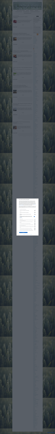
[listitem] (27, 209)
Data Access (27, 234)
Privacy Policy (31, 234)
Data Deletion (24, 234)
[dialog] (27, 217)
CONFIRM (23, 232)
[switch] (34, 210)
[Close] (37, 199)
